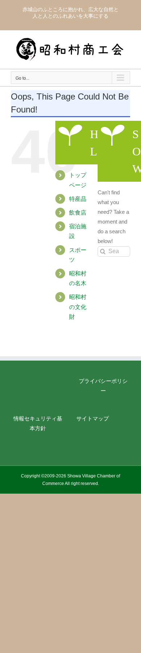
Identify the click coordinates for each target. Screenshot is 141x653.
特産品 (77, 199)
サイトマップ (92, 418)
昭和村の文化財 (77, 306)
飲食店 (77, 212)
